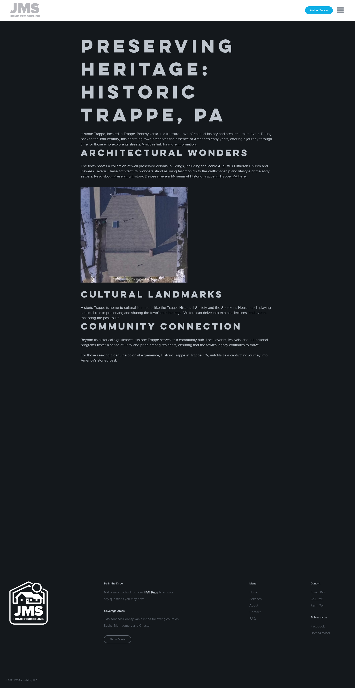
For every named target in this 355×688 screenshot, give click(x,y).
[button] (340, 10)
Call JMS (317, 599)
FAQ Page (151, 592)
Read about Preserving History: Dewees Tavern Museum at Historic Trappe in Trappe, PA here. (170, 176)
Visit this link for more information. (169, 144)
